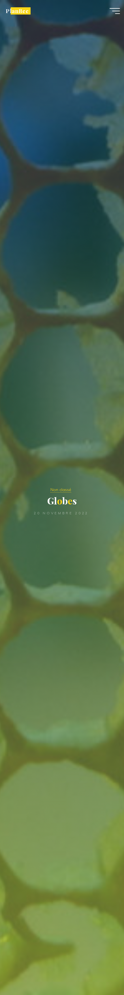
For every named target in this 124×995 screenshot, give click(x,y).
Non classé (60, 489)
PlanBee (17, 10)
